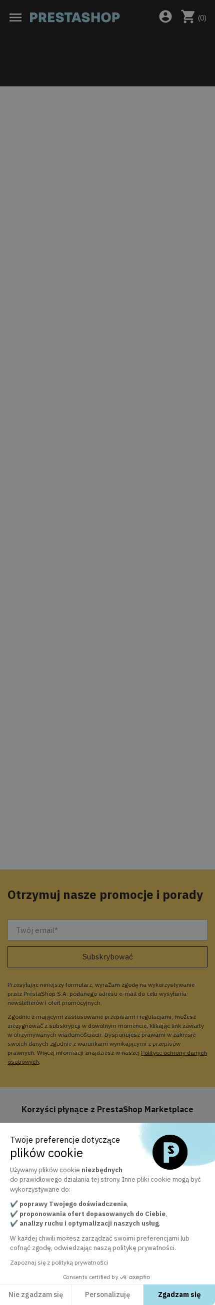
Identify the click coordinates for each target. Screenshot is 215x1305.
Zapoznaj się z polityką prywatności (59, 1262)
